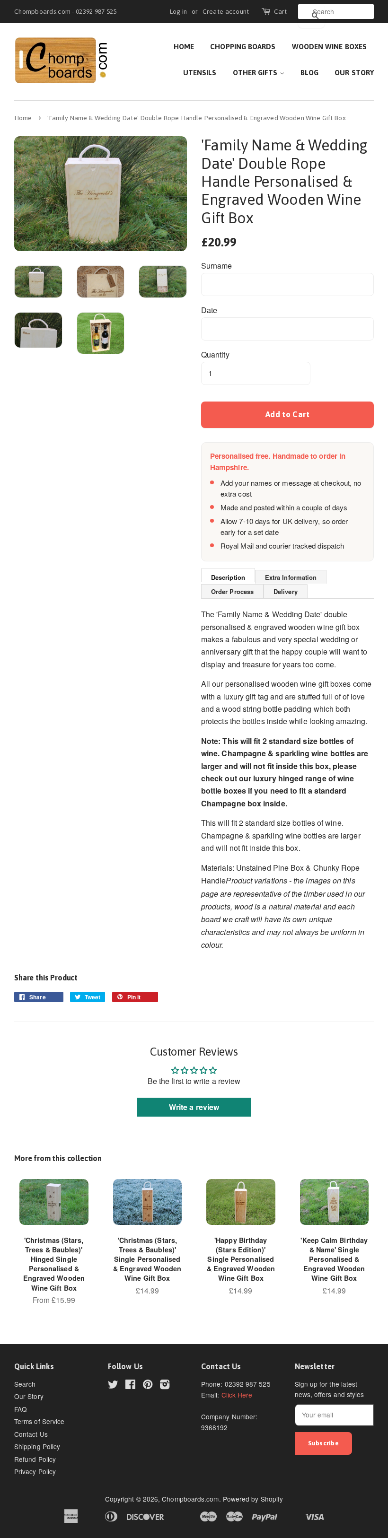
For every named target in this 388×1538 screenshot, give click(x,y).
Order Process (232, 591)
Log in (178, 11)
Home (184, 47)
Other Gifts (256, 73)
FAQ (20, 1409)
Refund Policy (35, 1459)
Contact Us (31, 1434)
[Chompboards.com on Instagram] (164, 1385)
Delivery (285, 591)
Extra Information (291, 577)
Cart (280, 11)
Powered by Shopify (253, 1498)
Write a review (194, 1106)
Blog (309, 73)
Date (209, 310)
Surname (216, 265)
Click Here (237, 1394)
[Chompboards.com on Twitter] (113, 1385)
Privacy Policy (35, 1471)
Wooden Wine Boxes (329, 47)
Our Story (354, 73)
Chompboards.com (190, 1498)
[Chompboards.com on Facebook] (130, 1385)
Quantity (215, 354)
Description (228, 577)
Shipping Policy (37, 1446)
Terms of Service (39, 1421)
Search (24, 1384)
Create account (226, 11)
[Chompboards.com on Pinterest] (147, 1385)
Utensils (200, 73)
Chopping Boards (242, 47)
